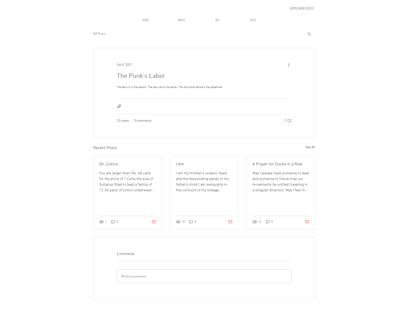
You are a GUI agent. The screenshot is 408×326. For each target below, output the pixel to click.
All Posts (99, 33)
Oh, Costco (108, 164)
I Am (180, 164)
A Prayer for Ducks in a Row (277, 164)
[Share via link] (119, 106)
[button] (309, 34)
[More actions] (289, 65)
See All (310, 147)
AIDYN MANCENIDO (302, 8)
